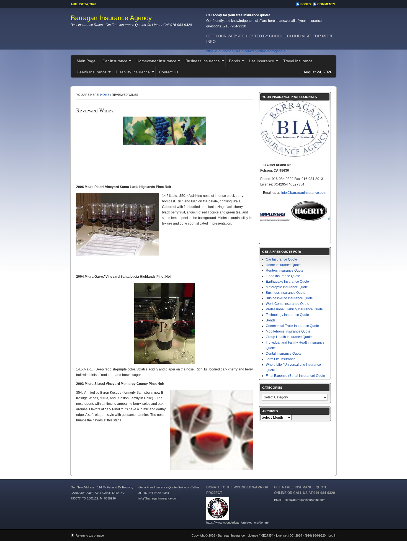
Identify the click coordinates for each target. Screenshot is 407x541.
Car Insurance (113, 62)
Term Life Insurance (280, 359)
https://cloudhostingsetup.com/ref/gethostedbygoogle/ (246, 51)
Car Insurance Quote (281, 259)
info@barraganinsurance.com (303, 193)
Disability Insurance (131, 73)
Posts (305, 4)
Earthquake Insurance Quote (287, 282)
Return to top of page (90, 535)
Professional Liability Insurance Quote (294, 309)
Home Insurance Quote (283, 265)
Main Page (86, 61)
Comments (326, 4)
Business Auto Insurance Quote (289, 298)
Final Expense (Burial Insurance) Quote (295, 376)
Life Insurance (260, 62)
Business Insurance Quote (285, 293)
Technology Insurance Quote (287, 315)
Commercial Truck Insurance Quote (292, 326)
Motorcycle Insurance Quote (287, 287)
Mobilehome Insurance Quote (288, 331)
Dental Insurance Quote (284, 353)
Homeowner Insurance (154, 62)
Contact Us (168, 72)
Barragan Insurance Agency (111, 18)
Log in (332, 535)
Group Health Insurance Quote (289, 337)
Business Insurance (201, 62)
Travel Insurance (298, 61)
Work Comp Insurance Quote (287, 304)
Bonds (233, 62)
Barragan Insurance (231, 535)
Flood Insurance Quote (283, 276)
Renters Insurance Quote (284, 270)
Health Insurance (90, 73)
